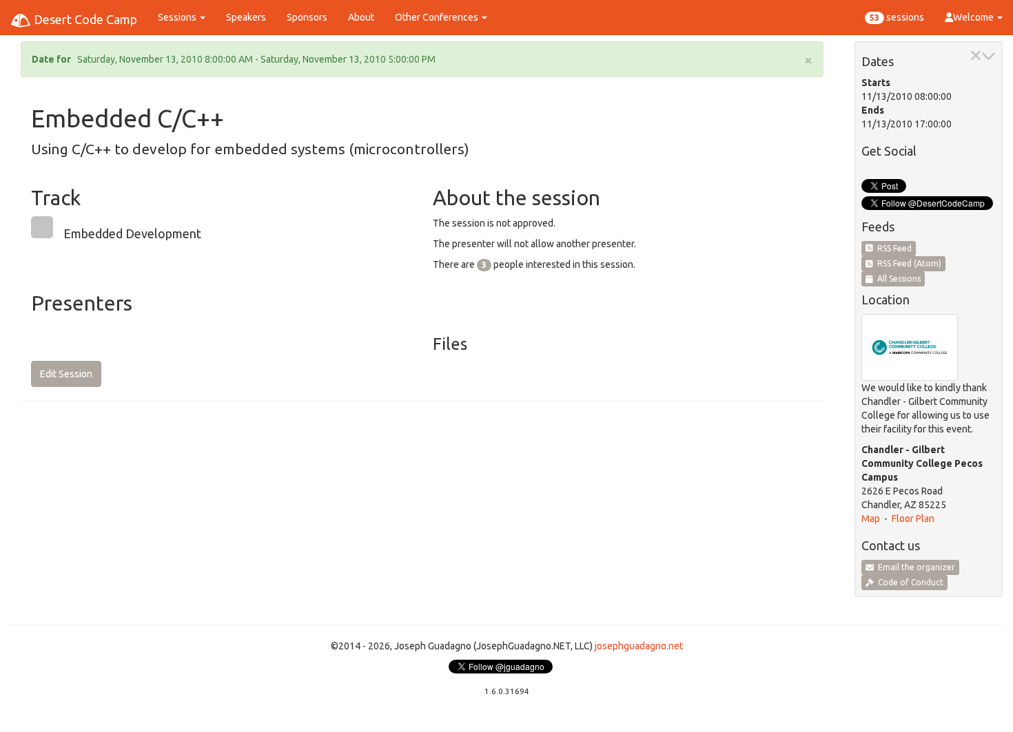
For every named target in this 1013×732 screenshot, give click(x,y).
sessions (897, 17)
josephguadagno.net (639, 645)
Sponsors (307, 17)
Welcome (974, 17)
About (361, 17)
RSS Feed (892, 248)
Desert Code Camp (84, 19)
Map (870, 518)
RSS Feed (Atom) (907, 263)
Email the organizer (914, 567)
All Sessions (897, 278)
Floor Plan (913, 518)
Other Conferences (437, 17)
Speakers (246, 17)
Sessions (178, 17)
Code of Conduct (908, 582)
